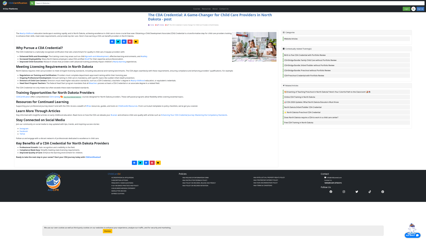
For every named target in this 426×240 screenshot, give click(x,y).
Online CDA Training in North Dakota (299, 97)
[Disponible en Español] (61, 97)
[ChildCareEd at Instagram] (344, 191)
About (215, 9)
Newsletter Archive (118, 191)
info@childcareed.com (334, 178)
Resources (206, 9)
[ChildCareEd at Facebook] (331, 191)
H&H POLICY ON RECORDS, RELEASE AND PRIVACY (199, 183)
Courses (196, 9)
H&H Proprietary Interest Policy (265, 180)
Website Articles (291, 39)
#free (88, 106)
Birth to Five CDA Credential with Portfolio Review (305, 55)
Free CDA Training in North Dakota (298, 122)
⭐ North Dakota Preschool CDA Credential (302, 112)
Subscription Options (119, 180)
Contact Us (224, 9)
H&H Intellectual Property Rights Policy (269, 177)
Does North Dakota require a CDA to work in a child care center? (311, 117)
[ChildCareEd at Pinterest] (382, 191)
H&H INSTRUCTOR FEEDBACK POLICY (194, 180)
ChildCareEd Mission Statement (123, 188)
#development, (103, 56)
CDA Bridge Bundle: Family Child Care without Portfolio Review (310, 60)
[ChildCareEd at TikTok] (370, 191)
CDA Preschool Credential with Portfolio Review (304, 75)
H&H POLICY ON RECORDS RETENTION (195, 186)
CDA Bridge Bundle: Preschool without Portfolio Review (307, 70)
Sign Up (420, 9)
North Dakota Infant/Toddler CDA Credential (302, 107)
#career (114, 115)
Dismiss (107, 231)
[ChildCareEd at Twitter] (356, 191)
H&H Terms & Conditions (262, 185)
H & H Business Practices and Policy (124, 186)
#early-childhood (27, 33)
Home (152, 25)
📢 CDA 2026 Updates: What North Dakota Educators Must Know (311, 102)
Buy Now (72, 97)
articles (161, 25)
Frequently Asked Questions (122, 183)
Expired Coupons (117, 194)
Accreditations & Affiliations (122, 178)
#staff (87, 59)
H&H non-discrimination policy (265, 183)
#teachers (93, 83)
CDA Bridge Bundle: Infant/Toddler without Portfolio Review (309, 65)
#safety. (144, 56)
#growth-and (90, 56)
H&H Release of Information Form (195, 178)
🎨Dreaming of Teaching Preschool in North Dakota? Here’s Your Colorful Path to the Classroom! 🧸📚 (327, 92)
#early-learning (119, 61)
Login (406, 9)
